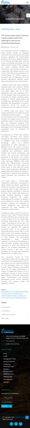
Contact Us (6, 364)
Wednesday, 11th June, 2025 (10, 47)
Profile (5, 356)
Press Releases (8, 379)
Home (5, 353)
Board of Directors (9, 361)
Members (6, 369)
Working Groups (8, 366)
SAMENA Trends (8, 374)
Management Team (9, 359)
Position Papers (8, 371)
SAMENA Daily (7, 377)
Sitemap (5, 382)
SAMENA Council (20, 417)
